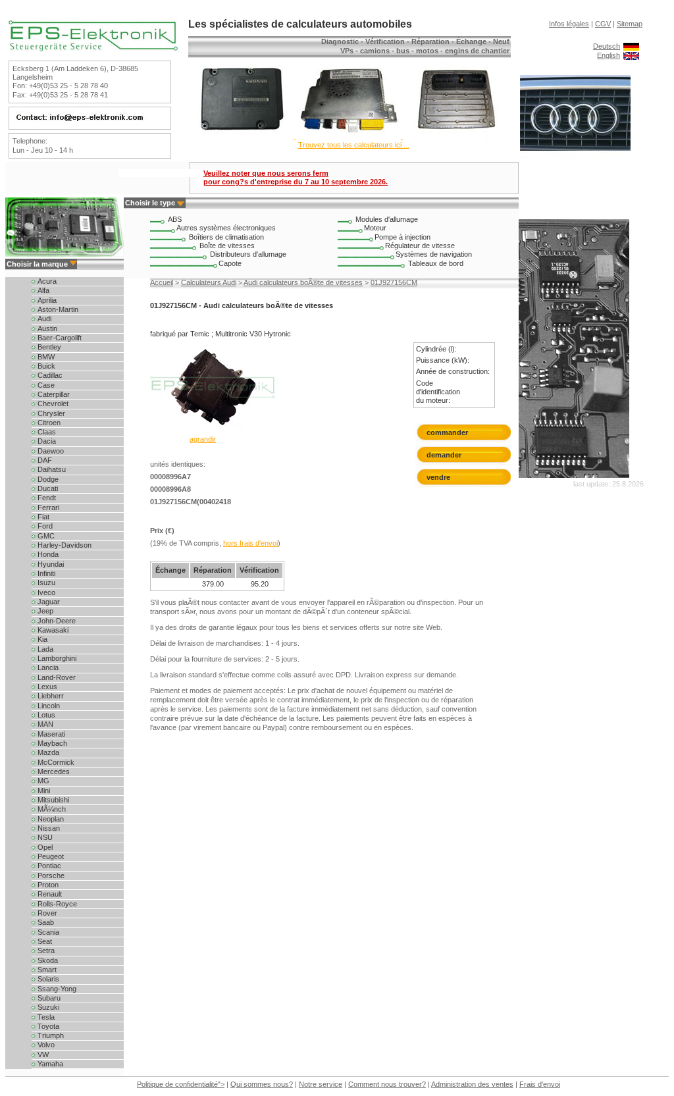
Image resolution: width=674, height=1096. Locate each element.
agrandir (203, 439)
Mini (43, 791)
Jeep (44, 611)
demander (444, 455)
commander (447, 432)
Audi (43, 319)
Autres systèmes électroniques (226, 228)
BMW (45, 357)
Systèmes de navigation (434, 254)
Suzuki (47, 1007)
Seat (44, 941)
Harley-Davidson (63, 545)
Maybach (51, 743)
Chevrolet (52, 403)
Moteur (375, 228)
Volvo (45, 1045)
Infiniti (45, 573)
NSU (44, 837)
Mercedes (53, 771)
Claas (46, 432)
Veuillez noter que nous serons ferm (295, 177)
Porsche (50, 875)
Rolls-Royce (56, 904)
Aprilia (46, 300)
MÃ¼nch (51, 809)
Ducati (47, 488)
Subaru (48, 998)
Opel (44, 847)
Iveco (45, 592)
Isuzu (45, 583)
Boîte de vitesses (227, 245)
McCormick (55, 762)
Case (45, 385)
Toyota (47, 1026)
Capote (230, 263)
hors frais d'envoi (250, 543)
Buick (45, 366)
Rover (46, 913)
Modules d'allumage (386, 219)
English (608, 55)
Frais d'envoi (539, 1084)
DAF (44, 460)
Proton (47, 885)
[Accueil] (93, 49)
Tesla (45, 1017)
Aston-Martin (57, 309)
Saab (45, 922)
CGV (603, 24)
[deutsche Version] (631, 46)
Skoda (47, 960)
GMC (45, 536)
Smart (46, 970)
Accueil (161, 282)
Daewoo (50, 451)
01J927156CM (394, 282)
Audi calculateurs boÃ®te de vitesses (303, 282)
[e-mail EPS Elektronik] (88, 121)
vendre (438, 477)
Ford (44, 526)
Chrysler (50, 413)
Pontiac (48, 866)
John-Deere (56, 621)
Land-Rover (56, 677)
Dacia (46, 441)
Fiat (42, 517)
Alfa (42, 290)
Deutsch (606, 46)
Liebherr (50, 696)
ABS (175, 219)
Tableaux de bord (435, 263)
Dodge (47, 479)
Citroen (48, 423)
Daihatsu (51, 469)
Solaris (47, 979)
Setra (45, 950)
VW (42, 1054)
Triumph (50, 1035)
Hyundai (50, 564)
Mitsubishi (52, 800)
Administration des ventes (472, 1084)
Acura (46, 281)
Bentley (48, 347)
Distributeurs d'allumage (248, 254)
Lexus (46, 687)
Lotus (45, 715)
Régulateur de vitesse (420, 245)
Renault (49, 894)
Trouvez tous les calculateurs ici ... (353, 145)
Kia (41, 639)
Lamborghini (56, 658)
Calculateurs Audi (208, 282)
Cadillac (49, 375)
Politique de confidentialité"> (180, 1084)
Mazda (47, 752)
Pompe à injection (402, 237)
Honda (47, 554)
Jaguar (48, 602)
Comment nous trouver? (387, 1084)
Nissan (48, 828)
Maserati (50, 734)
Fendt (46, 498)
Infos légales (569, 24)
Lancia (47, 667)
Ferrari (47, 507)
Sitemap (629, 24)
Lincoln (48, 706)
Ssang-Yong (56, 989)
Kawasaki (52, 630)
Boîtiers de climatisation (226, 237)
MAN (44, 724)
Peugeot (50, 856)
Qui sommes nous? (261, 1084)
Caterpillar (53, 394)
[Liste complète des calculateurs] (348, 136)
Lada (44, 649)
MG (42, 781)
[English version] (631, 55)
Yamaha (49, 1064)
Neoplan (50, 819)
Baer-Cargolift (59, 338)
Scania (47, 932)
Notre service (320, 1084)
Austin (46, 328)
